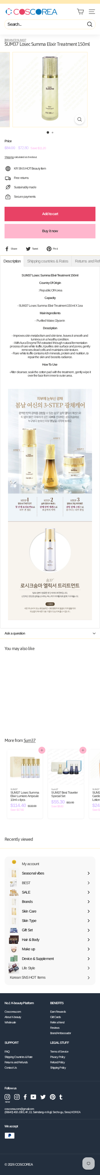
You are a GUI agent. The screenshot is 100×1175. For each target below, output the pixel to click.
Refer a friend (57, 1022)
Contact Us (11, 1067)
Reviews (55, 1027)
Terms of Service (59, 1051)
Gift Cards (55, 1017)
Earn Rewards (58, 1011)
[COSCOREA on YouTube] (33, 1097)
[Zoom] (80, 119)
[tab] (12, 261)
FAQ (7, 1051)
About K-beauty (13, 1017)
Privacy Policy (57, 1056)
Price (8, 141)
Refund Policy (57, 1062)
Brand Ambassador (60, 1033)
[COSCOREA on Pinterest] (52, 1097)
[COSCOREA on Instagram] (17, 1097)
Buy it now (50, 231)
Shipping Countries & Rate (19, 1056)
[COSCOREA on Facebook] (25, 1097)
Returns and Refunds (16, 1062)
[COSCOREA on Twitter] (43, 1097)
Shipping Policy (58, 1067)
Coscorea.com (13, 1011)
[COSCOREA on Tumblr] (61, 1097)
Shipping (9, 157)
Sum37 (30, 740)
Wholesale (10, 1022)
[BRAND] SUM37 (15, 40)
